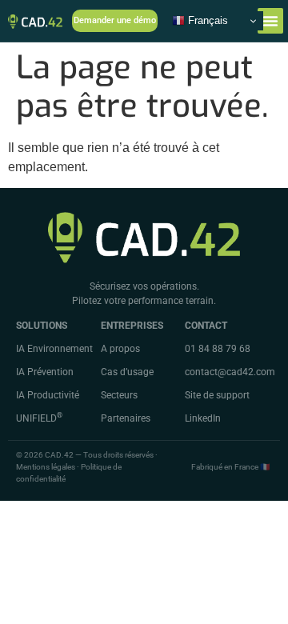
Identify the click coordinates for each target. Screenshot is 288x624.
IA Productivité (47, 395)
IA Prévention (45, 372)
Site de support (217, 395)
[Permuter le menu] (270, 21)
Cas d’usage (127, 372)
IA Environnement (54, 348)
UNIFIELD (39, 418)
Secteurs (119, 395)
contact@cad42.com (230, 372)
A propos (120, 348)
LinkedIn (203, 418)
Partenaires (125, 418)
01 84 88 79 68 (217, 348)
